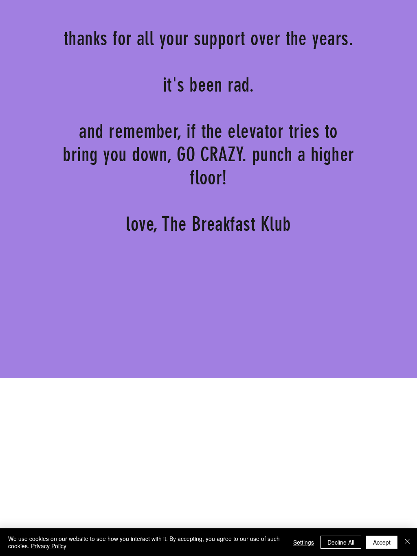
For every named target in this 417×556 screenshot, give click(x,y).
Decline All (340, 542)
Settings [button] (303, 542)
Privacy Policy (48, 546)
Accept (382, 542)
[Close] (407, 542)
